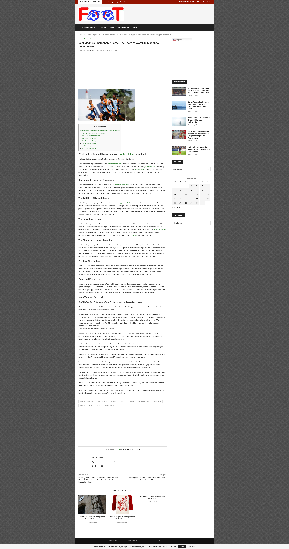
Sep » (178, 207)
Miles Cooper (97, 458)
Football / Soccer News (88, 27)
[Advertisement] (169, 13)
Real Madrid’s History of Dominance (93, 133)
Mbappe (131, 401)
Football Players (107, 27)
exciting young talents (123, 203)
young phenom (149, 167)
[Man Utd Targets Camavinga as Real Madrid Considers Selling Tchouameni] (122, 504)
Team (99, 405)
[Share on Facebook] (123, 449)
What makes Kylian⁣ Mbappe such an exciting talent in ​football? (100, 130)
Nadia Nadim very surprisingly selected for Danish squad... (125, 2)
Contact (135, 27)
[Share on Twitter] (125, 449)
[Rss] (206, 27)
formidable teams (114, 164)
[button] (104, 2)
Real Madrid (157, 401)
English (179, 40)
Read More (191, 547)
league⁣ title (133, 235)
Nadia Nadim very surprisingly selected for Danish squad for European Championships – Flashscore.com (199, 134)
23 (197, 199)
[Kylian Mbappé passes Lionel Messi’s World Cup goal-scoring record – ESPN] (179, 150)
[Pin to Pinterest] (128, 449)
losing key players (159, 229)
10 (202, 190)
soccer (82, 405)
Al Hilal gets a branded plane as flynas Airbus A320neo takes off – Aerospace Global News (199, 90)
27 (180, 203)
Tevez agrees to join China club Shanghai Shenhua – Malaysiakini (199, 120)
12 (175, 194)
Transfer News (109, 405)
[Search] (209, 27)
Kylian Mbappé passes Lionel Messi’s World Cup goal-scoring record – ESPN (199, 149)
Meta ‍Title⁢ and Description (90, 148)
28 (186, 203)
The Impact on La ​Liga (89, 138)
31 (202, 203)
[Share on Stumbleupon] (134, 449)
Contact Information (186, 1)
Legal (198, 1)
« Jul (173, 207)
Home (80, 35)
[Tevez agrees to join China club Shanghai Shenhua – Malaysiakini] (179, 121)
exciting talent (126, 154)
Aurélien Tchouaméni (108, 35)
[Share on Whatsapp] (137, 449)
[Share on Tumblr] (132, 449)
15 (191, 194)
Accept (181, 547)
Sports (91, 405)
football (114, 401)
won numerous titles (122, 185)
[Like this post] (121, 449)
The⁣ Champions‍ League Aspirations (93, 141)
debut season (139, 169)
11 (208, 190)
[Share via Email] (139, 449)
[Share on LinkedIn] (130, 449)
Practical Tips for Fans (89, 143)
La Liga (123, 401)
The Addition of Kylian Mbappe (91, 136)
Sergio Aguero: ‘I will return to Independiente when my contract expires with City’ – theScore (198, 105)
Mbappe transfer (143, 401)
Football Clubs (123, 27)
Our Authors (206, 1)
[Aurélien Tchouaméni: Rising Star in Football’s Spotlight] (92, 504)
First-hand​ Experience (89, 146)
